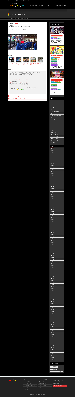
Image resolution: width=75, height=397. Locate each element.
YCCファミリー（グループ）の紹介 (29, 385)
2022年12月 (52, 236)
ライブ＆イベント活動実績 (43, 379)
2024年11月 (52, 188)
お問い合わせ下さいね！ (16, 84)
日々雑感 (52, 117)
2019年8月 (52, 315)
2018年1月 (52, 355)
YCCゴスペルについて (27, 383)
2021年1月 (52, 280)
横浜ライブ (61, 371)
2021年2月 (52, 278)
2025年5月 (52, 175)
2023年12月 (52, 211)
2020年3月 (52, 301)
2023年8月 (52, 219)
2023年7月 (52, 221)
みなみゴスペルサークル (54, 59)
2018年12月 (52, 332)
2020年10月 (52, 286)
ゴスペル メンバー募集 (55, 121)
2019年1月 (52, 330)
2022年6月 (52, 246)
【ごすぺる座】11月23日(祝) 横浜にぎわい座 (17, 98)
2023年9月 (52, 217)
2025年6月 (52, 173)
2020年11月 (52, 284)
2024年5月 (52, 200)
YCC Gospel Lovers (54, 35)
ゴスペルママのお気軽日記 (55, 111)
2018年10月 (52, 336)
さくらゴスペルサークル (54, 62)
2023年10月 (52, 215)
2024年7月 (52, 196)
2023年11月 (52, 213)
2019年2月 (52, 328)
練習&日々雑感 (53, 119)
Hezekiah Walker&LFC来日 (43, 383)
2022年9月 (52, 240)
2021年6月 (52, 269)
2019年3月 (52, 326)
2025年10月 (52, 165)
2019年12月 (52, 307)
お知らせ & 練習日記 (27, 381)
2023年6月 (52, 223)
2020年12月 (52, 282)
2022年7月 (52, 244)
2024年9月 (52, 192)
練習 (52, 113)
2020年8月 (52, 290)
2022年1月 (52, 255)
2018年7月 (52, 343)
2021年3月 (52, 276)
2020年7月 (52, 292)
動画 (16, 23)
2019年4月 (52, 324)
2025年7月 (52, 171)
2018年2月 (52, 353)
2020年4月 (52, 299)
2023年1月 (52, 234)
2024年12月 (52, 186)
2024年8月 (52, 194)
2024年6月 (52, 198)
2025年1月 (52, 184)
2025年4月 (52, 177)
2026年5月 (52, 150)
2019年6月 (52, 320)
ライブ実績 (52, 107)
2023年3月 (52, 230)
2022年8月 (52, 242)
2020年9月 (52, 288)
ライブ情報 (55, 37)
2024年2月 (52, 207)
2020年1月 (52, 305)
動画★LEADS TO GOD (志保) (15, 96)
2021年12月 (52, 257)
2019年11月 (52, 309)
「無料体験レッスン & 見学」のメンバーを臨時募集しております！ (18, 82)
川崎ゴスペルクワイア (56, 81)
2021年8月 (52, 265)
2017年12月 (52, 357)
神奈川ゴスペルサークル (54, 63)
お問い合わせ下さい (27, 79)
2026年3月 (52, 154)
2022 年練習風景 (54, 369)
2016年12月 (52, 359)
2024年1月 (52, 209)
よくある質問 (26, 389)
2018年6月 (52, 345)
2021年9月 (52, 263)
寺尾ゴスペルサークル (54, 58)
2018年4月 (52, 349)
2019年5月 (52, 322)
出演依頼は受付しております (16, 79)
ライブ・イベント (54, 371)
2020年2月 (52, 303)
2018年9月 (52, 338)
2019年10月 (52, 311)
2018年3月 (52, 351)
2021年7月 (52, 267)
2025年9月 (52, 167)
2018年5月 (52, 347)
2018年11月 (52, 334)
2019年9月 (52, 313)
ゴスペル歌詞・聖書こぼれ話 (56, 115)
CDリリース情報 (41, 381)
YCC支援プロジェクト (42, 385)
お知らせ (53, 37)
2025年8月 (52, 169)
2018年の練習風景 (54, 366)
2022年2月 (52, 253)
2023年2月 (52, 232)
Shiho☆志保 (59, 38)
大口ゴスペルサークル (54, 140)
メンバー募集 (26, 387)
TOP (24, 379)
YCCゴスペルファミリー (54, 38)
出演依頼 (40, 387)
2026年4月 (52, 152)
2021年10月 (52, 261)
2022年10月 (52, 238)
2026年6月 (52, 148)
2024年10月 (52, 190)
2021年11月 (52, 259)
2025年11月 (52, 163)
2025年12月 (52, 161)
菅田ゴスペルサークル (54, 85)
